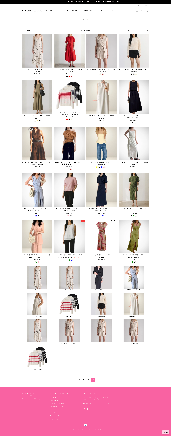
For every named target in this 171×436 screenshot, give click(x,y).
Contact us (114, 10)
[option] (85, 2)
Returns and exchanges (57, 403)
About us (103, 10)
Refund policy (54, 413)
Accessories (76, 10)
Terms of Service (55, 416)
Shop (60, 10)
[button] (67, 164)
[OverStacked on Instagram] (84, 409)
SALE (66, 10)
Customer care (90, 10)
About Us (53, 397)
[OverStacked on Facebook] (87, 409)
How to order (54, 400)
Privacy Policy (54, 419)
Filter (28, 31)
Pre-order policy (55, 410)
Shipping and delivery (56, 406)
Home (52, 10)
